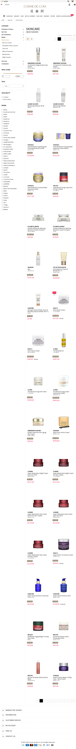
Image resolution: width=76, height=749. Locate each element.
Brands (46, 16)
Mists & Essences (7, 51)
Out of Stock (7, 99)
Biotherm (6, 121)
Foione (5, 156)
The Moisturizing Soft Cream (37, 392)
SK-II (4, 202)
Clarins (5, 135)
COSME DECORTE (8, 142)
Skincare (9, 16)
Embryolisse (7, 151)
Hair (22, 16)
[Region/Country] (2, 4)
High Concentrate (8, 163)
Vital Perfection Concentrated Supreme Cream (37, 189)
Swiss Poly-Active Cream (61, 433)
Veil (31, 269)
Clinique (5, 140)
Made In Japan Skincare (64, 16)
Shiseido (6, 198)
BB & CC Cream (7, 43)
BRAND (4, 105)
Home (2, 20)
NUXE (5, 191)
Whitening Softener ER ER (36, 106)
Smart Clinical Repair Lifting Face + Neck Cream (62, 679)
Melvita (5, 186)
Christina (6, 133)
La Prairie (6, 177)
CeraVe (5, 126)
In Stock (5, 97)
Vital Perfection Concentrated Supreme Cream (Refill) (62, 148)
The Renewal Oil (58, 351)
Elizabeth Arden (8, 149)
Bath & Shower (30, 16)
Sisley (5, 200)
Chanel (5, 128)
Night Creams (6, 57)
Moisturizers (19, 20)
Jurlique (5, 168)
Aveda (5, 114)
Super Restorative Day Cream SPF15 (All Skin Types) (37, 515)
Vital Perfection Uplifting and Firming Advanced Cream (37, 148)
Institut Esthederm (9, 165)
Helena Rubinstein (9, 161)
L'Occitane (6, 172)
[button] (13, 30)
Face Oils (5, 48)
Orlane (5, 195)
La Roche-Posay (8, 179)
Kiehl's (5, 170)
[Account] (69, 4)
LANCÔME (6, 184)
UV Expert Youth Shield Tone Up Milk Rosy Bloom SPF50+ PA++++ (38, 311)
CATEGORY (5, 26)
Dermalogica (7, 144)
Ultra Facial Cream (59, 310)
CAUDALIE (6, 124)
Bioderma (6, 119)
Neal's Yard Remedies (10, 188)
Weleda (5, 209)
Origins (5, 193)
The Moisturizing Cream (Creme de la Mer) (61, 393)
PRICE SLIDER (6, 70)
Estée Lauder (7, 154)
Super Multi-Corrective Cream (63, 555)
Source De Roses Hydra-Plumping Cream (61, 638)
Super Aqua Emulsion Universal (38, 596)
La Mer (5, 175)
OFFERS (52, 16)
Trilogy (5, 205)
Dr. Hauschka (7, 147)
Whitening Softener (59, 106)
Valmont (6, 207)
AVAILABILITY (6, 93)
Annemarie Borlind (9, 112)
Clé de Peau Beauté (9, 137)
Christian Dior (7, 130)
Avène (5, 117)
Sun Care (39, 16)
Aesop (5, 110)
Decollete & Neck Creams (10, 45)
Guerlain (6, 158)
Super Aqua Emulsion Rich (62, 596)
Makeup (16, 16)
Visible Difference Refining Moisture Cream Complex (37, 230)
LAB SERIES (6, 181)
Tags (3, 82)
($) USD (7, 4)
